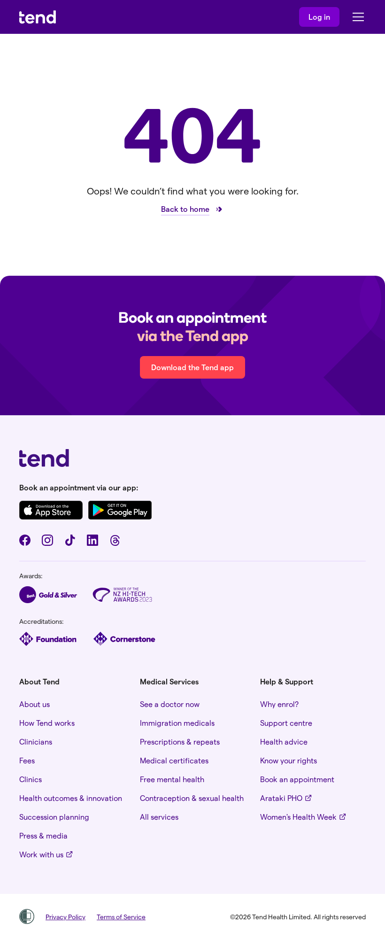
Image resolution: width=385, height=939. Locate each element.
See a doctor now (170, 703)
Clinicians (35, 741)
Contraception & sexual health (192, 797)
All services (159, 816)
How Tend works (47, 722)
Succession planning (54, 816)
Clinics (30, 779)
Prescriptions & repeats (180, 741)
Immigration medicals (177, 722)
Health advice (284, 741)
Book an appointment (297, 779)
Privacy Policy (65, 917)
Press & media (43, 835)
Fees (27, 760)
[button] (356, 17)
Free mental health (172, 779)
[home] (37, 17)
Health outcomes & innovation (70, 797)
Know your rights (288, 760)
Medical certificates (174, 760)
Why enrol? (279, 703)
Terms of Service (121, 917)
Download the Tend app (192, 367)
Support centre (286, 722)
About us (34, 703)
